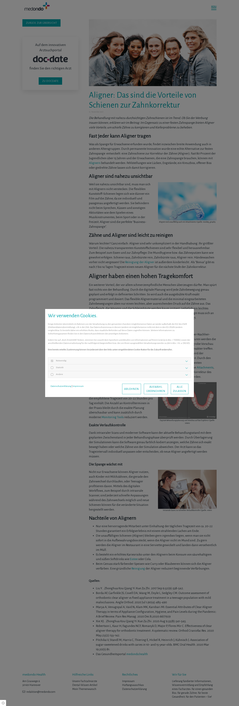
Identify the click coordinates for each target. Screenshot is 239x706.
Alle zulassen (179, 388)
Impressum (78, 386)
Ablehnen (131, 389)
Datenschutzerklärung (61, 386)
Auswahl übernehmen (155, 388)
